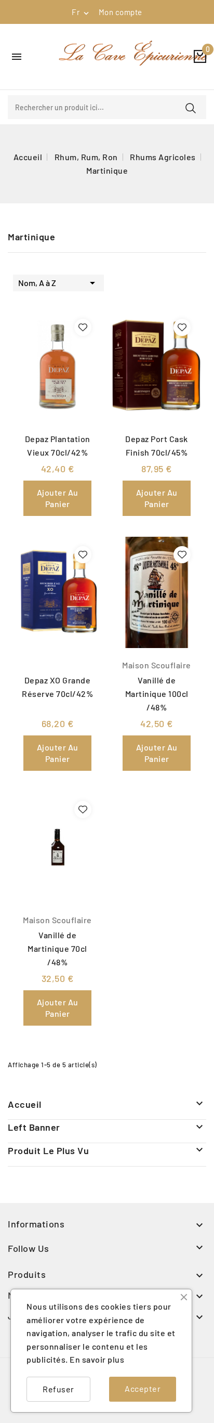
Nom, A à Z (58, 283)
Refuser (58, 1389)
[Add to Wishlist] (82, 327)
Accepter (142, 1388)
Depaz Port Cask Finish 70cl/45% (156, 445)
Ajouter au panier (57, 498)
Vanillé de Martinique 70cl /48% (57, 948)
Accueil (25, 1104)
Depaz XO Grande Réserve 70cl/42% (57, 686)
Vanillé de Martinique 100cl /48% (157, 693)
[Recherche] (190, 108)
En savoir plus (97, 1359)
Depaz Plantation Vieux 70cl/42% (57, 445)
